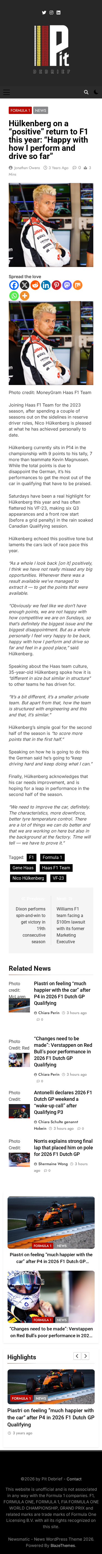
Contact (74, 1479)
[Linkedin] (46, 285)
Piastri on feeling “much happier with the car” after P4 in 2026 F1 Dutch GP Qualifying (51, 1261)
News (40, 110)
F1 (31, 857)
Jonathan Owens (27, 167)
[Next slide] (85, 1356)
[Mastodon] (67, 285)
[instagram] (51, 13)
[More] (24, 295)
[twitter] (44, 13)
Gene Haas (23, 867)
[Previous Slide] (77, 1356)
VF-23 (58, 878)
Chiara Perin (49, 1012)
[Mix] (77, 285)
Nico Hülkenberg (28, 878)
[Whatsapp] (14, 295)
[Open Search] (86, 92)
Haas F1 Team (56, 867)
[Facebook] (14, 285)
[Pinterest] (56, 285)
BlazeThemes (63, 1545)
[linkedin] (58, 13)
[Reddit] (35, 285)
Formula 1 (20, 110)
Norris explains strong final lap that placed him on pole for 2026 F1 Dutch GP (63, 1147)
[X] (24, 285)
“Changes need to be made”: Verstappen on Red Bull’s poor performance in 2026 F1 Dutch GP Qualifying (63, 1052)
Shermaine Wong (53, 1164)
